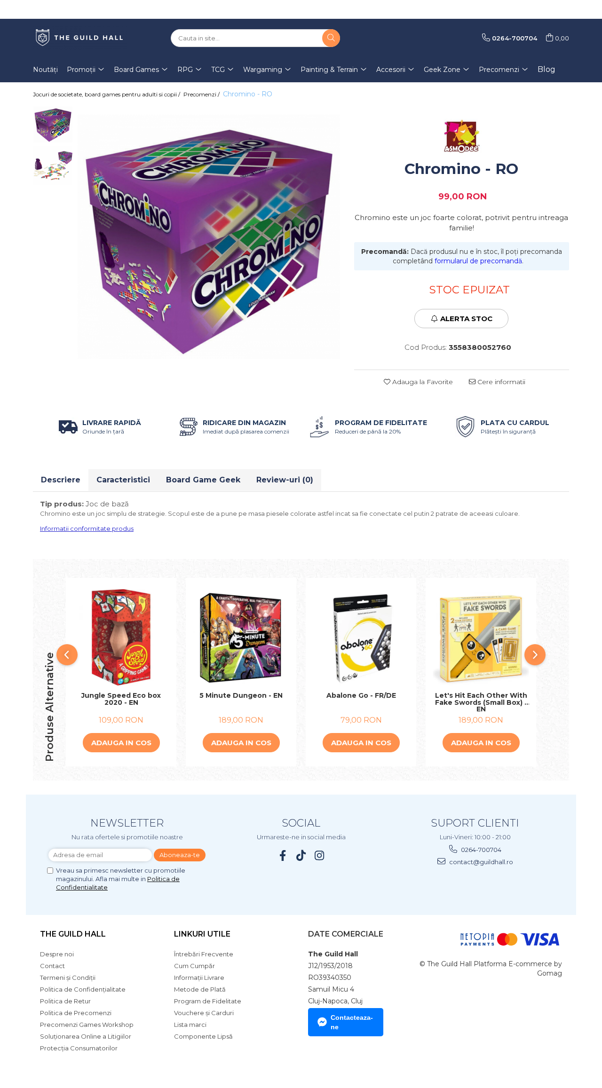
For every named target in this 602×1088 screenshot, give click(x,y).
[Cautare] (331, 38)
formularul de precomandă (478, 261)
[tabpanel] (209, 237)
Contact (52, 966)
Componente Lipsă (203, 1036)
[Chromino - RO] (209, 237)
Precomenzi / (202, 94)
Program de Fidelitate (207, 1001)
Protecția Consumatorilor (79, 1048)
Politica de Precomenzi (75, 1013)
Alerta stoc (466, 318)
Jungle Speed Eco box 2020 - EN (121, 699)
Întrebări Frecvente (203, 954)
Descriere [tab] (60, 479)
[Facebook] (283, 855)
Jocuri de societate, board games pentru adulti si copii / (107, 94)
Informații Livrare (199, 977)
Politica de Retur (65, 1001)
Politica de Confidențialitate (83, 989)
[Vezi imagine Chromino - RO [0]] (52, 124)
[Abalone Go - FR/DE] (361, 637)
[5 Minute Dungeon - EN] (241, 637)
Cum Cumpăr (194, 966)
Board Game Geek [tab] (203, 479)
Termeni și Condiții (67, 977)
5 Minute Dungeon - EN (241, 696)
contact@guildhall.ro (480, 862)
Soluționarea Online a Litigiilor (85, 1036)
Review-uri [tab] (284, 479)
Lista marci (190, 1024)
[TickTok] (301, 855)
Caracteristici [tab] (123, 479)
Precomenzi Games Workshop (87, 1024)
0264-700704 (480, 849)
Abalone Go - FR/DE (361, 696)
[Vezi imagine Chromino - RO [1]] (52, 165)
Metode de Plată (200, 989)
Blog (546, 69)
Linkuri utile (202, 934)
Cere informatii (500, 382)
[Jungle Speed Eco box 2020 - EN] (121, 637)
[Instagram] (319, 855)
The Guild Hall (73, 934)
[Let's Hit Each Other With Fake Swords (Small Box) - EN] (481, 637)
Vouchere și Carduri (204, 1013)
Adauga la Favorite (421, 382)
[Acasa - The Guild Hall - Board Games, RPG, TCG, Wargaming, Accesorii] (80, 38)
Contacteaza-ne (352, 1022)
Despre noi (57, 954)
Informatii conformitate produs (87, 528)
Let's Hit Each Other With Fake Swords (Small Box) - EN (481, 702)
